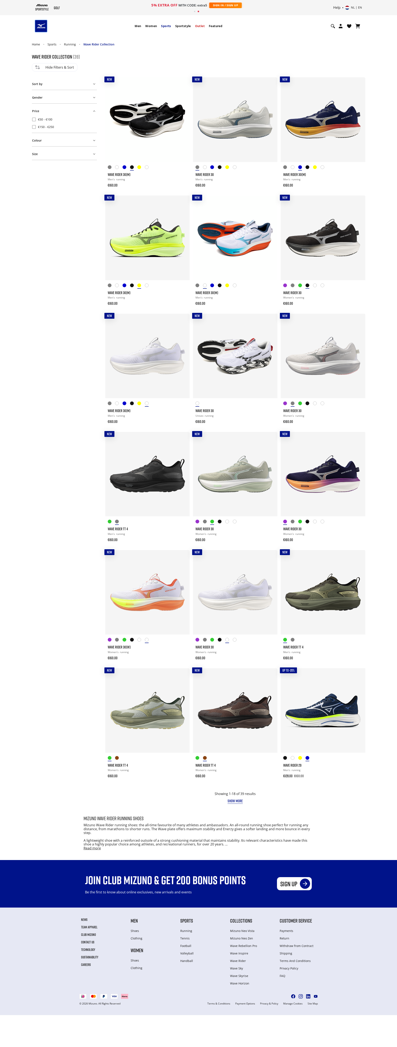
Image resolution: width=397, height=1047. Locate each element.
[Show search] (332, 26)
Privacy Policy (289, 968)
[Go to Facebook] (293, 996)
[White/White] (148, 168)
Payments (286, 931)
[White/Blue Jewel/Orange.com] (119, 168)
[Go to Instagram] (301, 996)
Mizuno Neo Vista (242, 931)
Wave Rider (238, 961)
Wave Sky (236, 968)
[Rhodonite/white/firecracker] (287, 286)
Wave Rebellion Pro (243, 946)
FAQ (282, 976)
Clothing (136, 938)
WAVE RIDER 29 (292, 765)
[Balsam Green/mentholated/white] (302, 286)
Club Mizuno (88, 935)
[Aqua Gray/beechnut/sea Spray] (111, 758)
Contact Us (87, 942)
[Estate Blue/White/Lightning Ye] (309, 758)
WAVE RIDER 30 (204, 174)
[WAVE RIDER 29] (323, 710)
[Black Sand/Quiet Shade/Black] (287, 758)
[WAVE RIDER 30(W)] (147, 592)
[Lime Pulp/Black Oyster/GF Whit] (141, 168)
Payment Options (245, 1003)
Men (138, 26)
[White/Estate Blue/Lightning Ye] (294, 758)
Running (70, 44)
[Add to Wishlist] (182, 84)
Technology (88, 950)
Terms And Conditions (295, 961)
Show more (235, 801)
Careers (86, 965)
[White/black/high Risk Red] (199, 404)
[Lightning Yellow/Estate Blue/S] (302, 758)
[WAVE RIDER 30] (235, 119)
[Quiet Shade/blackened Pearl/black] (119, 522)
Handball (186, 961)
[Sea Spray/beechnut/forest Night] (111, 522)
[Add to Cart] (182, 182)
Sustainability (89, 957)
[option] (64, 119)
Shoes (135, 931)
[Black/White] (134, 168)
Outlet (200, 26)
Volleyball (187, 953)
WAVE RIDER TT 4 (118, 529)
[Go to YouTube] (316, 996)
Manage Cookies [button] (293, 1003)
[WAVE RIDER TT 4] (147, 474)
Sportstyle (183, 26)
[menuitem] (138, 26)
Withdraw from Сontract (296, 946)
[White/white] (317, 286)
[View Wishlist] (349, 26)
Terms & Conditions (218, 1003)
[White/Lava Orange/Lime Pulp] (324, 286)
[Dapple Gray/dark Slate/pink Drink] (294, 286)
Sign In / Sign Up (225, 5)
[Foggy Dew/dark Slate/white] (111, 168)
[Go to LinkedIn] (308, 996)
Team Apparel (89, 927)
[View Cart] (357, 26)
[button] (64, 83)
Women (151, 26)
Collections (241, 921)
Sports (166, 26)
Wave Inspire (239, 953)
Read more (92, 848)
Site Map (313, 1003)
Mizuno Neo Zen (241, 938)
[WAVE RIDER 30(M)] (147, 119)
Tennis (185, 938)
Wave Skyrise (239, 976)
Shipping (286, 953)
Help (337, 7)
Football (185, 946)
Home (36, 44)
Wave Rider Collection (98, 44)
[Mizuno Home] (42, 7)
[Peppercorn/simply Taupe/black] (119, 758)
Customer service (296, 921)
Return (284, 938)
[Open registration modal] (340, 26)
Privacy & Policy (269, 1003)
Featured (215, 26)
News (84, 920)
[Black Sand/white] (309, 286)
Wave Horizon (239, 983)
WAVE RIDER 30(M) (119, 174)
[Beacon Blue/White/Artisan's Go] (126, 168)
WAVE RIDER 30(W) (119, 647)
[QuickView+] (182, 95)
